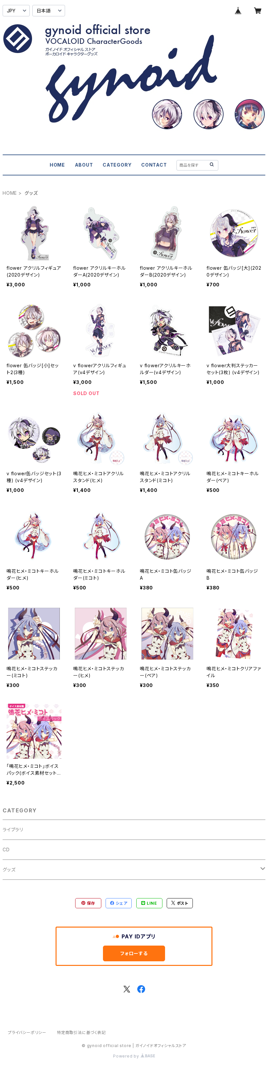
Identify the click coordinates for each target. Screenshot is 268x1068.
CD (6, 849)
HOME (57, 165)
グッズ (9, 869)
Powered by (127, 1056)
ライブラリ (13, 829)
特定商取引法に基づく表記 (81, 1032)
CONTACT (154, 165)
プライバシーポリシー (27, 1032)
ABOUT (84, 165)
